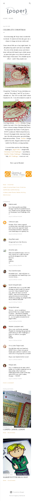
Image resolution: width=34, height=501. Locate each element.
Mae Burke (22, 495)
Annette (11, 250)
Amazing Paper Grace (13, 187)
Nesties (18, 192)
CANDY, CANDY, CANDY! (14, 429)
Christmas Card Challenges (12, 152)
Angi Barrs (12, 239)
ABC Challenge (13, 156)
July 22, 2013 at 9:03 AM (15, 234)
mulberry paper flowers (9, 192)
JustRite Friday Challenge (12, 154)
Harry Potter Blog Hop (15, 477)
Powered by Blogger (18, 492)
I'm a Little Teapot (15, 345)
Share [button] (4, 184)
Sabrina (11, 204)
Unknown (12, 222)
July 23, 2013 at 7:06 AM (15, 302)
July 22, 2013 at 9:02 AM (15, 216)
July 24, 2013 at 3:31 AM (15, 340)
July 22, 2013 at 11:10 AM (15, 244)
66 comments (11, 432)
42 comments (11, 480)
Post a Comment (8, 383)
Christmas (23, 187)
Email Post (11, 184)
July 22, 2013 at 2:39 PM (15, 265)
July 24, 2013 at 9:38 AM (15, 359)
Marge (11, 365)
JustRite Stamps (14, 189)
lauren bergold (13, 285)
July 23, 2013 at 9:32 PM (15, 321)
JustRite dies (6, 189)
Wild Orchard (6, 195)
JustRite (17, 123)
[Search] (30, 3)
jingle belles (16, 149)
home (5, 18)
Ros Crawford (13, 271)
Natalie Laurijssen (14, 326)
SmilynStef (12, 307)
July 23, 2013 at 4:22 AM (15, 279)
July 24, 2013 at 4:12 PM (15, 378)
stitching (23, 192)
